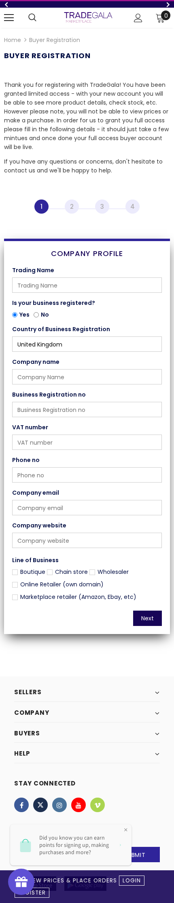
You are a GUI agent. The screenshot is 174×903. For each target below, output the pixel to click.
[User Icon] (138, 18)
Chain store (71, 572)
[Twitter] (40, 805)
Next (147, 618)
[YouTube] (78, 805)
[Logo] (88, 17)
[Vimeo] (97, 805)
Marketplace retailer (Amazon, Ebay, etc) (78, 597)
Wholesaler (113, 572)
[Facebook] (21, 805)
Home (12, 40)
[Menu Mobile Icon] (9, 18)
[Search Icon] (32, 18)
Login (132, 880)
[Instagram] (59, 805)
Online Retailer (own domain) (62, 584)
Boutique (32, 572)
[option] (87, 4)
